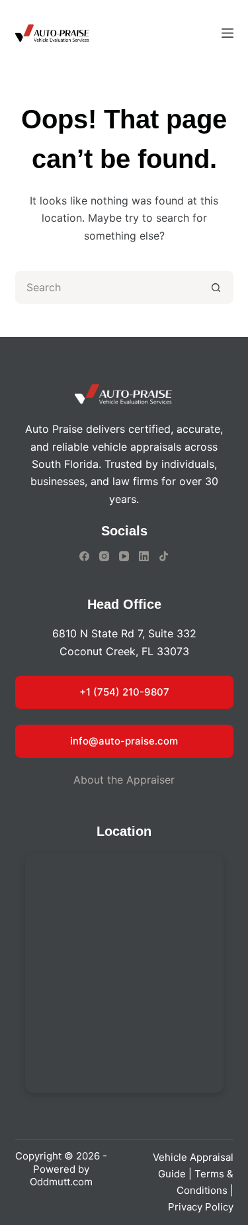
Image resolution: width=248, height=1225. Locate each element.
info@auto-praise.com (124, 741)
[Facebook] (84, 556)
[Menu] (227, 33)
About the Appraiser (124, 779)
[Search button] (216, 287)
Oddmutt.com (61, 1181)
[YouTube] (124, 556)
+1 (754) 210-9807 (124, 692)
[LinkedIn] (144, 556)
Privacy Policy (200, 1207)
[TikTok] (164, 556)
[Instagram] (104, 556)
